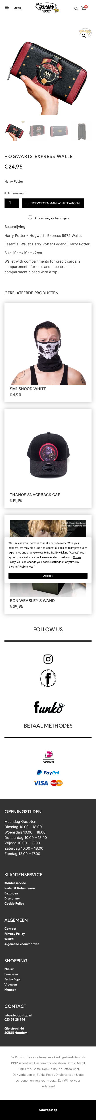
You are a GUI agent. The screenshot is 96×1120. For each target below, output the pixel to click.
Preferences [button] (26, 566)
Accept (48, 575)
